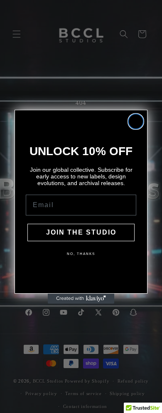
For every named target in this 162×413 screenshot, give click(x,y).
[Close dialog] (135, 121)
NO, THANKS (81, 254)
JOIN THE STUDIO (81, 232)
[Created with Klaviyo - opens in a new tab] (81, 299)
